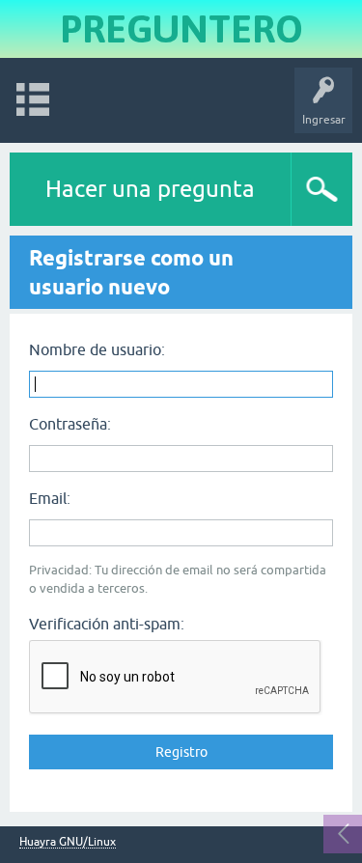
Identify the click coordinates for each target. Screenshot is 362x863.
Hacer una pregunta (150, 189)
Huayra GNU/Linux (67, 842)
